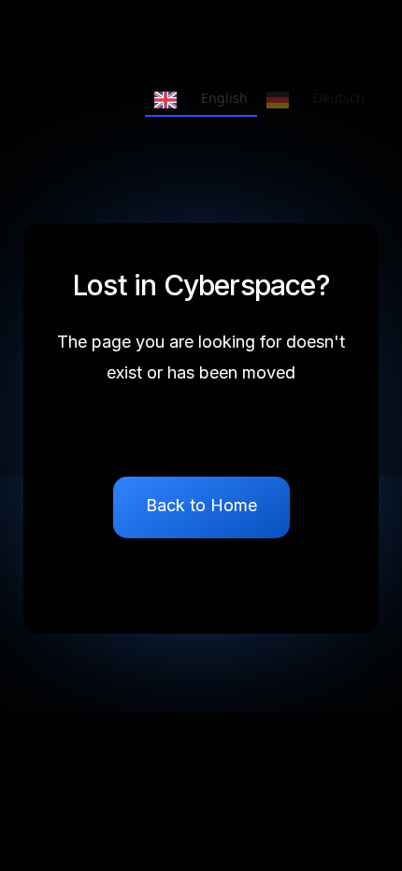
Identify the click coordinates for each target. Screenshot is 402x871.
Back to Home (201, 505)
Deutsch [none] (339, 98)
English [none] (224, 98)
